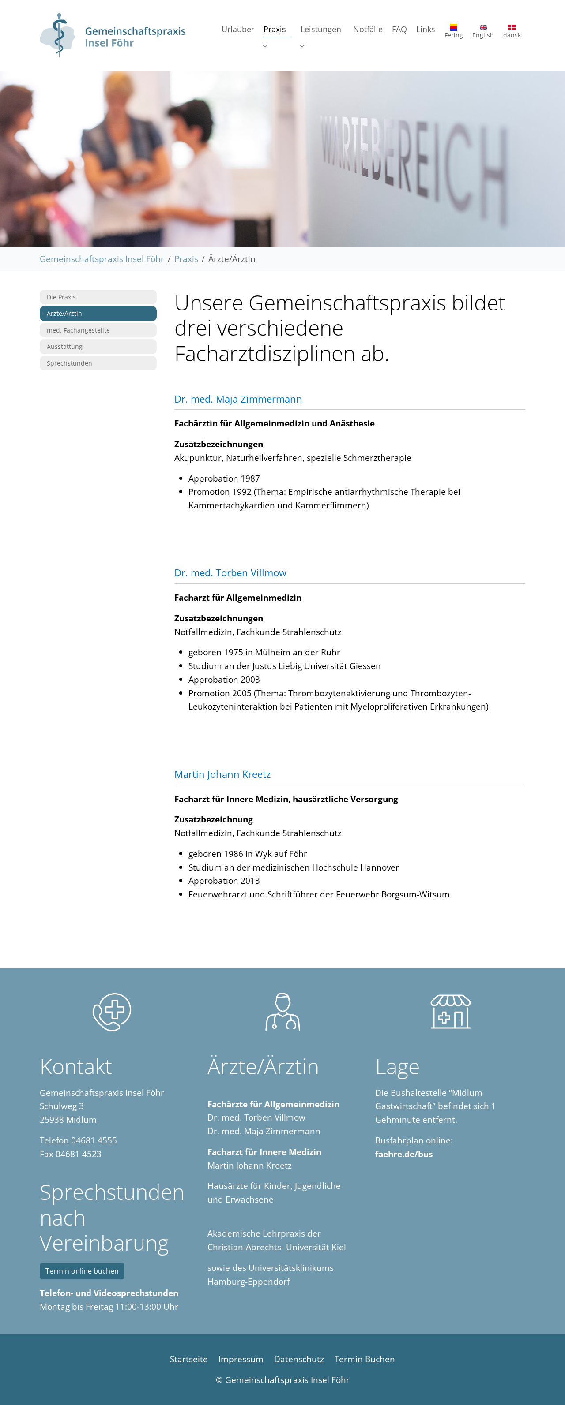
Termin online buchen (82, 1271)
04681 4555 (94, 1140)
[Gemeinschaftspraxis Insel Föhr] (112, 35)
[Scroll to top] (543, 1383)
